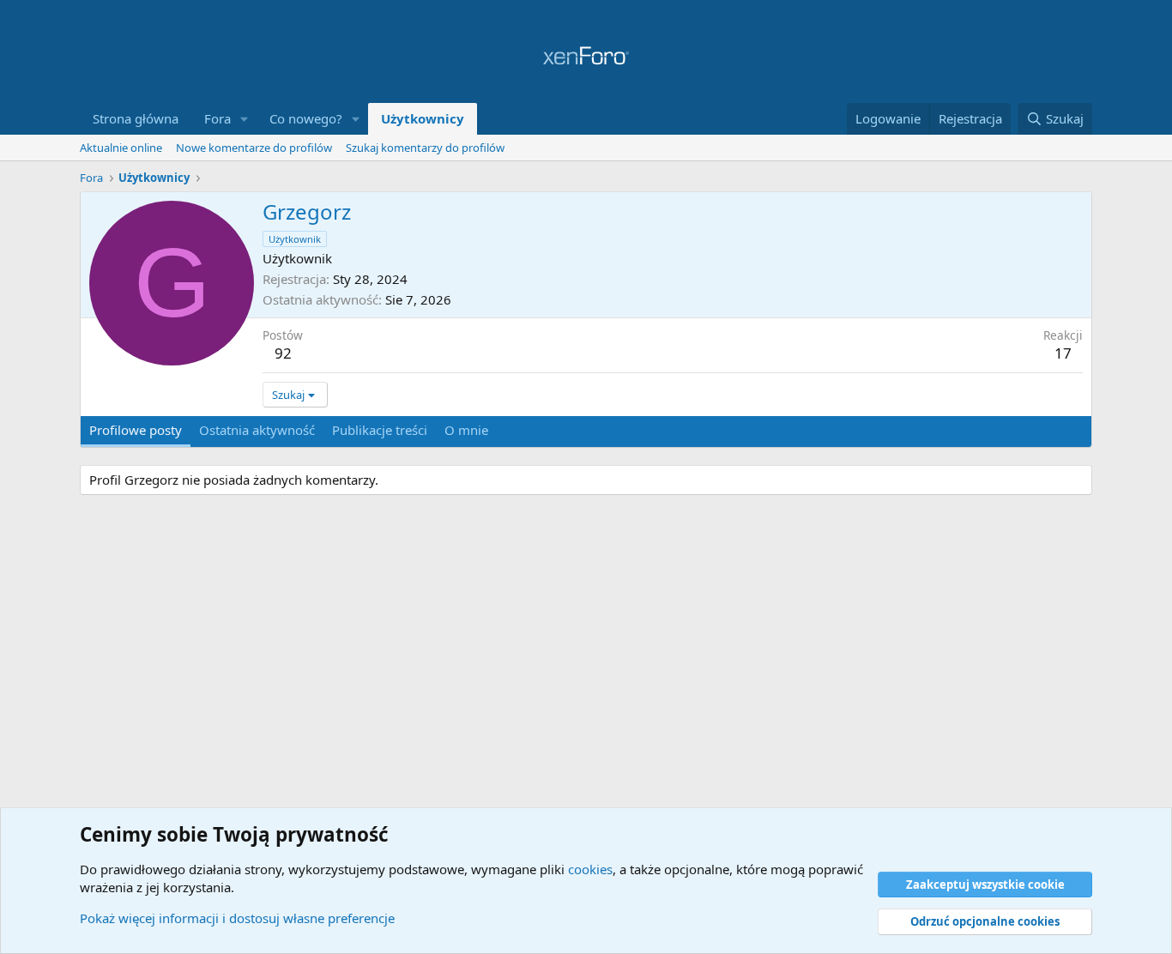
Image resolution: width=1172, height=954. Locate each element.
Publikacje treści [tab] (379, 429)
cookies (590, 869)
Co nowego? (305, 118)
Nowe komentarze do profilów (254, 147)
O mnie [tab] (466, 429)
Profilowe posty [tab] (135, 429)
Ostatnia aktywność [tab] (257, 429)
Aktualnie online (121, 147)
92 (283, 353)
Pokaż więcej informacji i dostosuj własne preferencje (237, 918)
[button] (245, 119)
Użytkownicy (422, 118)
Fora (217, 118)
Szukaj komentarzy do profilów (425, 147)
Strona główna (135, 118)
